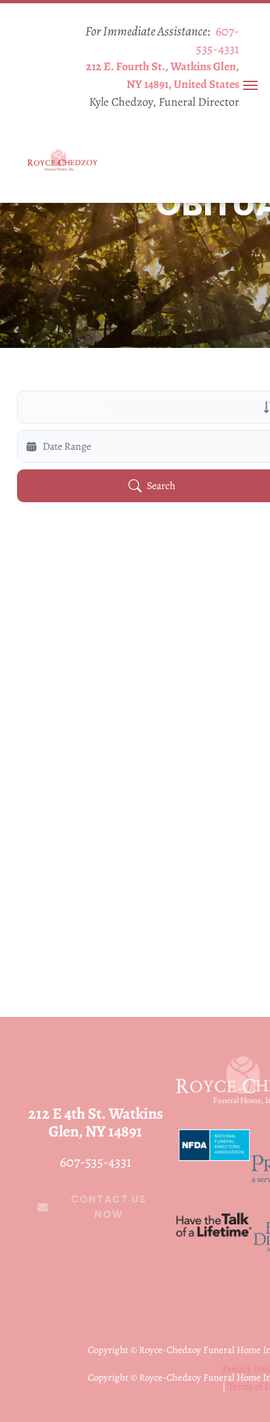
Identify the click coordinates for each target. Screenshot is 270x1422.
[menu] (250, 85)
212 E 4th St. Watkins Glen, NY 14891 (95, 1122)
